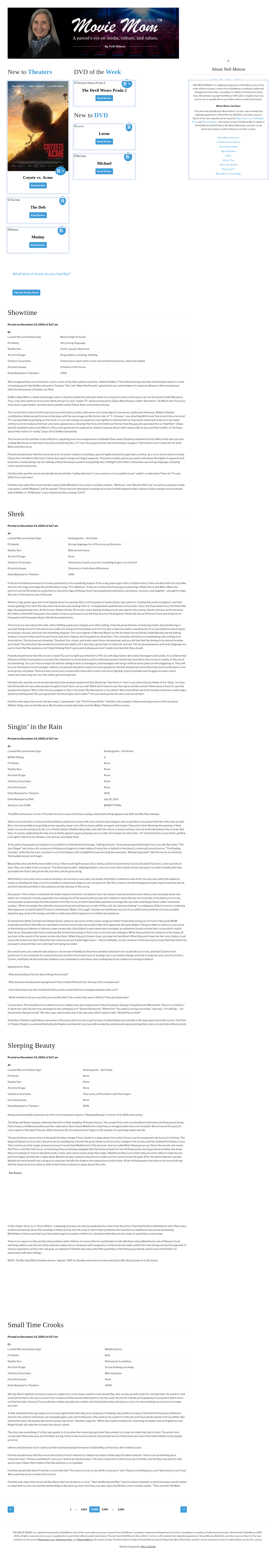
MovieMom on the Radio (228, 173)
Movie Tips (228, 160)
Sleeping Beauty (31, 1045)
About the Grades (228, 164)
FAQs (228, 155)
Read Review (38, 185)
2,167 (84, 1509)
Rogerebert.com (244, 118)
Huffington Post (64, 1539)
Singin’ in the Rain (35, 727)
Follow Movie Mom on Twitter (228, 79)
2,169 (105, 1509)
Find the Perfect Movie (26, 292)
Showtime (22, 313)
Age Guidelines (228, 151)
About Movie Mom (228, 146)
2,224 (121, 1509)
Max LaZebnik (148, 1546)
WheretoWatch (210, 121)
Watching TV (228, 169)
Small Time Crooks (36, 1325)
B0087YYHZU (112, 805)
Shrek (16, 514)
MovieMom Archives (228, 137)
